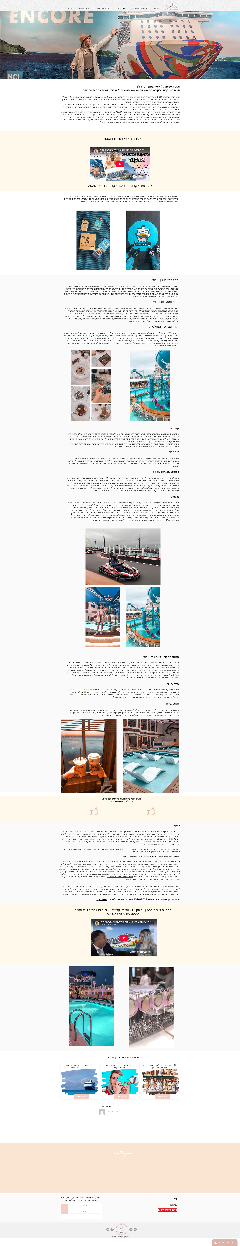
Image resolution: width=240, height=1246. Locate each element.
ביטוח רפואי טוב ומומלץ (81, 874)
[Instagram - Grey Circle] (135, 1229)
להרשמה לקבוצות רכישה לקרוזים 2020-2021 (120, 186)
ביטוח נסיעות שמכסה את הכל (120, 876)
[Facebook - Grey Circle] (112, 1229)
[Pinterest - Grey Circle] (130, 1229)
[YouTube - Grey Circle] (107, 1229)
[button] (156, 8)
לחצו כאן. (101, 899)
